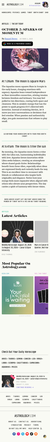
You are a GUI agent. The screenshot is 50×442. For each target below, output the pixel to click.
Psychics (16, 12)
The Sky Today (17, 24)
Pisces (14, 367)
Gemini (19, 358)
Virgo (39, 358)
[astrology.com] (15, 4)
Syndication (16, 425)
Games (23, 12)
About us (12, 422)
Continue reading (24, 387)
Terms (36, 425)
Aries (4, 358)
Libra (4, 362)
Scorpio (11, 362)
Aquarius (6, 367)
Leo (33, 358)
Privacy (27, 425)
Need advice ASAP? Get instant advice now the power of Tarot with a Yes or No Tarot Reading (25, 200)
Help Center (34, 429)
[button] (41, 429)
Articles (5, 211)
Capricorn (34, 362)
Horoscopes (6, 12)
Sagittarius (22, 362)
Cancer (27, 358)
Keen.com (5, 273)
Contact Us (24, 422)
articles (5, 24)
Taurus (11, 358)
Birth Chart (39, 12)
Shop (47, 12)
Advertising (36, 422)
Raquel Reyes (11, 38)
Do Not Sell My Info (17, 429)
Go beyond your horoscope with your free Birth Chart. (25, 135)
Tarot (29, 12)
